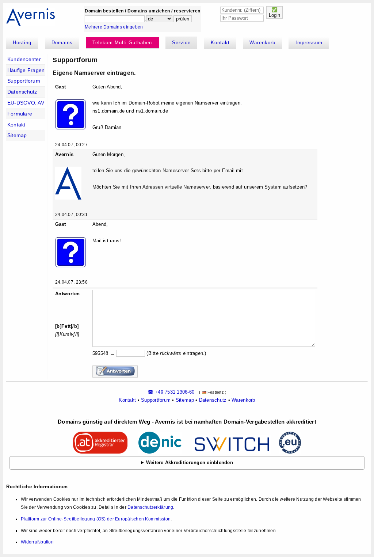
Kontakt (220, 42)
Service (181, 42)
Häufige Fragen (26, 70)
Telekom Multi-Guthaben (122, 42)
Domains (62, 42)
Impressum (309, 42)
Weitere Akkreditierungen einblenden (189, 462)
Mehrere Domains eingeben (114, 27)
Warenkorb (262, 42)
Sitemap (17, 135)
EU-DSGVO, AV (25, 103)
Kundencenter (24, 59)
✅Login (274, 12)
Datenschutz (22, 92)
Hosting (22, 42)
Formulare (19, 114)
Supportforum (23, 81)
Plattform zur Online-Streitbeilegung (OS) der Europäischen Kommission (96, 519)
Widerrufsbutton (37, 542)
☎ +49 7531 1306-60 (171, 392)
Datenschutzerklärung (150, 507)
